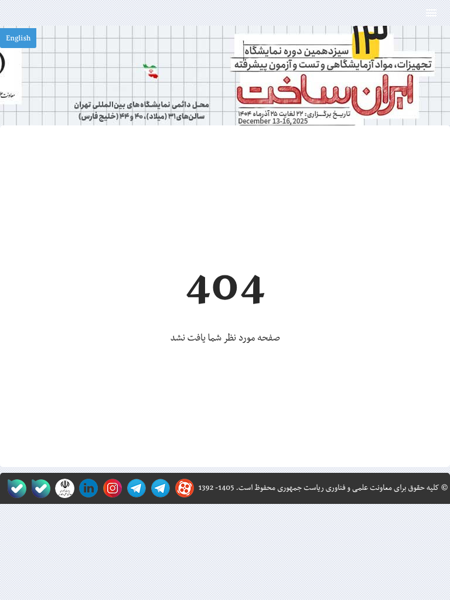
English (18, 38)
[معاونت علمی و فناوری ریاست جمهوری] (62, 488)
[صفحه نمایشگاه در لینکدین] (86, 488)
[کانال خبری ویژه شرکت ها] (158, 488)
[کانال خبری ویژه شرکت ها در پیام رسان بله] (14, 488)
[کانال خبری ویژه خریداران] (134, 488)
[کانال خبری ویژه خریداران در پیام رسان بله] (38, 488)
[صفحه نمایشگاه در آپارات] (183, 488)
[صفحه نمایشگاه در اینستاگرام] (110, 488)
